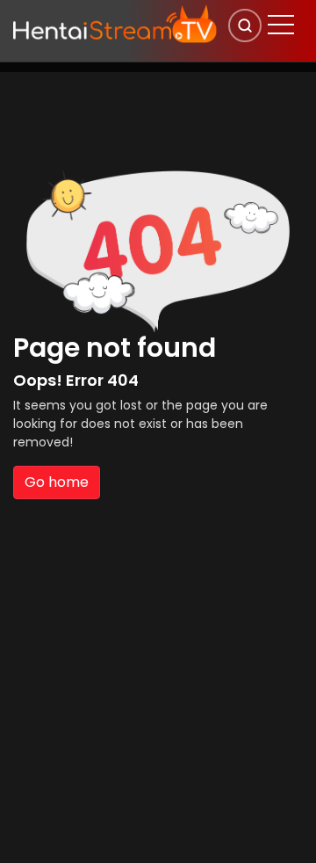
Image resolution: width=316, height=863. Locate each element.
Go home (57, 482)
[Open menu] (281, 24)
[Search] (245, 25)
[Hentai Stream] (115, 24)
